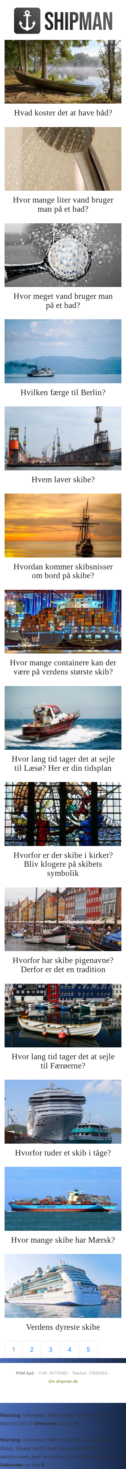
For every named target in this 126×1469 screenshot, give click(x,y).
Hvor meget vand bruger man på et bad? (63, 301)
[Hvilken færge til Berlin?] (63, 351)
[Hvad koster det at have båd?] (63, 72)
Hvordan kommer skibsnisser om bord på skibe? (63, 571)
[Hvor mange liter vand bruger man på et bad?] (63, 159)
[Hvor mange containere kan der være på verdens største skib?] (63, 621)
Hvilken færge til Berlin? (63, 392)
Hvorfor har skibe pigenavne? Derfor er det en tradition (63, 965)
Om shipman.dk (63, 1381)
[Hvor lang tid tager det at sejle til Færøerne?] (63, 1015)
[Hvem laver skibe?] (63, 438)
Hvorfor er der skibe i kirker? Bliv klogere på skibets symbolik (63, 864)
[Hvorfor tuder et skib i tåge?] (63, 1111)
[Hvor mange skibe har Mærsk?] (63, 1198)
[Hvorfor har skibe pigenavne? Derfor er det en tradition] (63, 919)
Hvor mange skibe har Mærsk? (63, 1239)
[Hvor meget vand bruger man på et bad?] (63, 255)
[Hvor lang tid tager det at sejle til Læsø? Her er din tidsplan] (63, 718)
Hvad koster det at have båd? (63, 112)
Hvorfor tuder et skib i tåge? (63, 1152)
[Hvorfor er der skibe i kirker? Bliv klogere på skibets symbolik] (63, 814)
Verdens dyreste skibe (63, 1327)
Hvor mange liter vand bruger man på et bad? (63, 204)
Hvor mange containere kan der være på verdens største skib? (63, 667)
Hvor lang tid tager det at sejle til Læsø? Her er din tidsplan (63, 763)
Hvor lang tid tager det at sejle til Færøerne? (63, 1061)
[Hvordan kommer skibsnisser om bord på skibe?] (63, 525)
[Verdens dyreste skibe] (63, 1286)
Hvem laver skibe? (63, 479)
